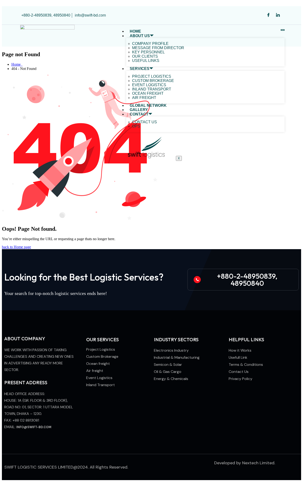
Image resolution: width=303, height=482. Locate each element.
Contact (139, 114)
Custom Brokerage (153, 81)
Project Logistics (151, 76)
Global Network (148, 105)
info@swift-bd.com (33, 427)
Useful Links (145, 61)
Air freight (144, 98)
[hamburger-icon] (283, 30)
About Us (140, 36)
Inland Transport (151, 89)
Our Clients (145, 56)
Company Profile (150, 44)
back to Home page (16, 247)
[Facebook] (268, 15)
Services (139, 69)
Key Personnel (148, 52)
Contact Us (144, 122)
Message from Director (158, 48)
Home (135, 31)
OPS (136, 126)
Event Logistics (149, 85)
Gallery (139, 110)
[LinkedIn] (277, 15)
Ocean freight (148, 93)
